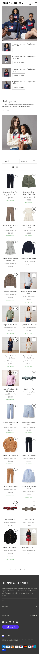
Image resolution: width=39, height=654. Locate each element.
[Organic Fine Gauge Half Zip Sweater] (10, 378)
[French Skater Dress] (28, 536)
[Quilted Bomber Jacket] (28, 247)
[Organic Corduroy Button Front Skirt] (28, 181)
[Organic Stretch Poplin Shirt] (28, 280)
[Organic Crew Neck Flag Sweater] (6, 47)
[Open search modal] (26, 3)
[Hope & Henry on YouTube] (17, 622)
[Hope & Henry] (13, 3)
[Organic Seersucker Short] (28, 411)
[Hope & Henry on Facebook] (3, 622)
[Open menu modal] (36, 3)
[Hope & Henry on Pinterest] (13, 622)
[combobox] (11, 161)
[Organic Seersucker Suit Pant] (10, 411)
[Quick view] (15, 176)
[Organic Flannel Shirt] (10, 314)
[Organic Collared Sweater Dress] (10, 345)
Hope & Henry (16, 639)
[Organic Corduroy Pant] (10, 181)
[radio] (13, 167)
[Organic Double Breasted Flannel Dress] (10, 247)
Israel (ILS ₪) (8, 636)
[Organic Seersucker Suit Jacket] (28, 475)
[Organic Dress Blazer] (10, 280)
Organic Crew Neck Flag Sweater (24, 44)
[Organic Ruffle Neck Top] (28, 314)
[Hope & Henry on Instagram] (6, 622)
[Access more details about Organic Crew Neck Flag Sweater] (16, 132)
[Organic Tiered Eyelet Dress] (28, 214)
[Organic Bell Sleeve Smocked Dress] (28, 345)
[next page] (29, 569)
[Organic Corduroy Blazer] (10, 444)
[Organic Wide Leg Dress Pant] (10, 214)
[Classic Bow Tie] (28, 378)
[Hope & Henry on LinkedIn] (10, 622)
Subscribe (33, 615)
